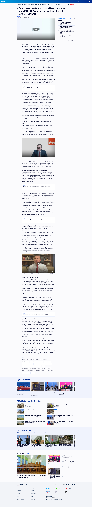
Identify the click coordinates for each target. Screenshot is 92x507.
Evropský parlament (40, 361)
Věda (52, 4)
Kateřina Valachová (47, 361)
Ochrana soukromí (29, 504)
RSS (74, 504)
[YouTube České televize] (70, 484)
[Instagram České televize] (66, 484)
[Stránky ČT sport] (57, 488)
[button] (36, 29)
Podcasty (59, 4)
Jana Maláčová (44, 359)
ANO (28, 372)
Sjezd (39, 368)
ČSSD (27, 359)
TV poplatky (19, 491)
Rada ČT (32, 494)
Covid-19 (43, 368)
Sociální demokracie (38, 366)
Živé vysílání (19, 490)
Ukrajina (25, 4)
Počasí (48, 4)
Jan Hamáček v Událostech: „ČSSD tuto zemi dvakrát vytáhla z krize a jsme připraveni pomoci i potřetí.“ (37, 273)
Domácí (32, 4)
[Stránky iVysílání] (68, 488)
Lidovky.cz (27, 176)
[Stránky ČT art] (57, 491)
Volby (29, 4)
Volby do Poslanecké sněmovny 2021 (41, 370)
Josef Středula (49, 363)
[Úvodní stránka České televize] (22, 484)
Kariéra (32, 496)
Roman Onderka (42, 363)
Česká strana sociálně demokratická (27, 366)
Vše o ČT (18, 501)
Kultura (55, 4)
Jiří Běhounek (36, 363)
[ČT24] (3, 1)
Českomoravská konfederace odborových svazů (29, 368)
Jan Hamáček (32, 359)
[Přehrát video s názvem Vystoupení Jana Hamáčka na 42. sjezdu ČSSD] (38, 148)
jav (18, 16)
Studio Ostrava (33, 493)
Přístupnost (34, 504)
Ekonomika (44, 4)
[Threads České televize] (74, 484)
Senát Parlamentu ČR (25, 361)
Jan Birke (32, 372)
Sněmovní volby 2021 (31, 370)
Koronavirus (48, 368)
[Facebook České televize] (68, 484)
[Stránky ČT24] (48, 488)
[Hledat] (86, 1)
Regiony (39, 4)
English (24, 504)
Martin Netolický (24, 363)
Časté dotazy (33, 499)
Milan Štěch (30, 363)
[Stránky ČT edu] (66, 491)
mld (19, 16)
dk (17, 16)
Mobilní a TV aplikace (20, 499)
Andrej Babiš (24, 372)
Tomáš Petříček (38, 359)
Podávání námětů (33, 497)
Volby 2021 (23, 370)
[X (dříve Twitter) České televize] (72, 484)
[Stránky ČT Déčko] (48, 491)
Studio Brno (33, 491)
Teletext (18, 493)
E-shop (18, 497)
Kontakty (32, 501)
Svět (36, 4)
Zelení (43, 366)
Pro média (32, 488)
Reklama (32, 490)
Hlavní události (20, 4)
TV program (19, 488)
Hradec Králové (32, 361)
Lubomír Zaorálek (50, 370)
